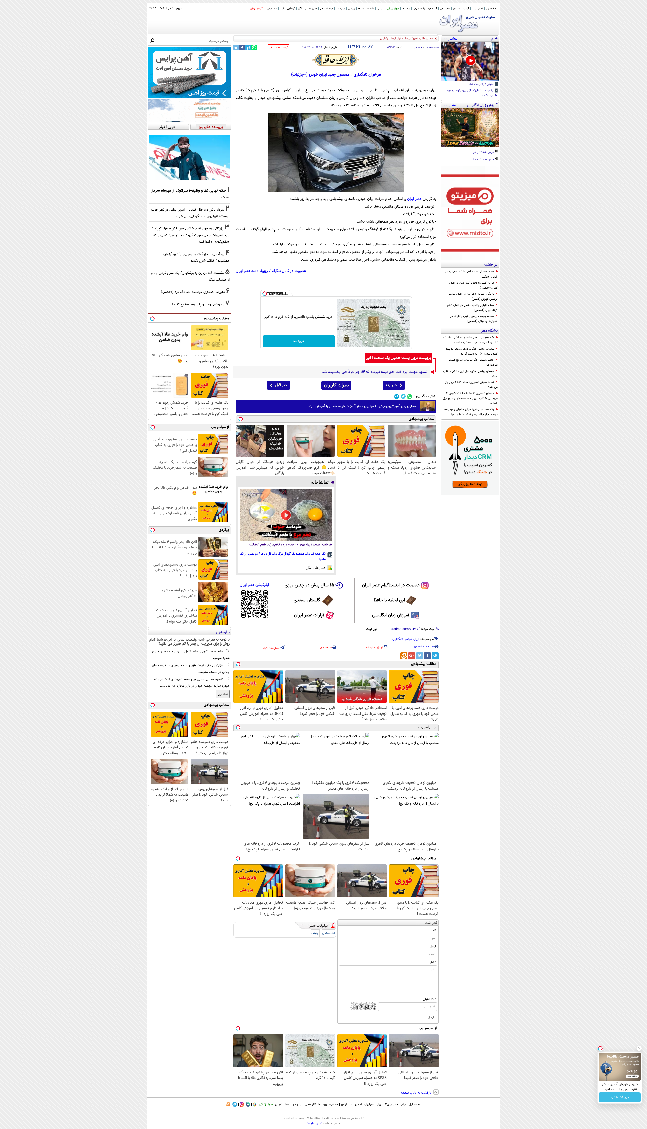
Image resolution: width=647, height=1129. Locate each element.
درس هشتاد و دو (484, 152)
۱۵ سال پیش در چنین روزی (309, 585)
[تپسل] (264, 293)
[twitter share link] (236, 47)
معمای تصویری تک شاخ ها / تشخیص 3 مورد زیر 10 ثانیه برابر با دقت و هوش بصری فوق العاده (470, 398)
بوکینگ (315, 933)
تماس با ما (477, 9)
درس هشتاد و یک (483, 160)
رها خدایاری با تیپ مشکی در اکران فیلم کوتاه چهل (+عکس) (472, 307)
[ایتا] (403, 655)
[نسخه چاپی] (349, 47)
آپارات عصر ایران (309, 615)
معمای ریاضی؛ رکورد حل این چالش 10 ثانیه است (470, 373)
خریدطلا (299, 341)
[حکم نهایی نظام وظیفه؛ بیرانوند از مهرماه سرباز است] (189, 158)
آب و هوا (432, 9)
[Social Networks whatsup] (409, 396)
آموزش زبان (256, 9)
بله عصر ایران (246, 271)
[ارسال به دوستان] (353, 47)
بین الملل (340, 9)
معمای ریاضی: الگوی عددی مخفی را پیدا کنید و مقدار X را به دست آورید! (472, 351)
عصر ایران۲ (392, 1104)
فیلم (282, 9)
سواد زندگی (393, 9)
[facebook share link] (242, 47)
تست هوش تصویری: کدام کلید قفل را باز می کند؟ (471, 384)
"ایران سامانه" (314, 1123)
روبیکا (264, 271)
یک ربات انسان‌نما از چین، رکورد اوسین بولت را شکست (472, 93)
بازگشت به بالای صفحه (416, 1092)
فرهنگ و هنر (326, 9)
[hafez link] (336, 60)
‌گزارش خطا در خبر (278, 48)
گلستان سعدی (307, 600)
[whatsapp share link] (254, 47)
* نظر (433, 962)
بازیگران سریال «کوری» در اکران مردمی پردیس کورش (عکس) (473, 296)
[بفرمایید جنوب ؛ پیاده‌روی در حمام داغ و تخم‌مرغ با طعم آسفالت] (286, 515)
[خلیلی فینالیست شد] (470, 61)
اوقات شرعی (419, 9)
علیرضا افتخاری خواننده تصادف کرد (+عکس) (193, 292)
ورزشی (351, 9)
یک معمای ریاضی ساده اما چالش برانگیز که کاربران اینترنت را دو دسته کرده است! (470, 340)
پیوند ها (406, 9)
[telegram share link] (248, 47)
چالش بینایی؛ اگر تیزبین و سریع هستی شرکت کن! (473, 362)
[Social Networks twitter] (403, 396)
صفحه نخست (432, 47)
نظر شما (430, 923)
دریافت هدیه (620, 1097)
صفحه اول (491, 9)
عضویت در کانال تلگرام (289, 271)
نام (434, 930)
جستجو (456, 9)
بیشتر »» (450, 38)
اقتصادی (418, 47)
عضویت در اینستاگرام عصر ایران (391, 585)
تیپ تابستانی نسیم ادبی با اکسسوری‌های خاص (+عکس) (471, 274)
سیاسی (380, 9)
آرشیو (466, 9)
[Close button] (639, 1048)
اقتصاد (370, 9)
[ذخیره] (357, 47)
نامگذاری (397, 639)
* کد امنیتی (429, 999)
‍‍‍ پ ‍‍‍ (366, 46)
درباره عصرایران (373, 1104)
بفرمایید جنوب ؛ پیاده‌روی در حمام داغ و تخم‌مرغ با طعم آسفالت (290, 544)
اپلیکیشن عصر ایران (254, 585)
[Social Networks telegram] (396, 396)
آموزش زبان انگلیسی (390, 615)
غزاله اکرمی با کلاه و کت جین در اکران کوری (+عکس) (473, 285)
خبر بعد (391, 385)
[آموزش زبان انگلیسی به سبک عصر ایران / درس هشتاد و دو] (470, 127)
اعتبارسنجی (328, 933)
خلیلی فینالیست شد (481, 84)
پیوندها (322, 1104)
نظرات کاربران (336, 385)
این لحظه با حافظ (389, 600)
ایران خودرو (412, 639)
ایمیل (433, 946)
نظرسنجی (445, 9)
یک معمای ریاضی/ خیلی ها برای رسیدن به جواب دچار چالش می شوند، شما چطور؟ (471, 412)
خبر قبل (281, 385)
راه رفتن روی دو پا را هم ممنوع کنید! (198, 304)
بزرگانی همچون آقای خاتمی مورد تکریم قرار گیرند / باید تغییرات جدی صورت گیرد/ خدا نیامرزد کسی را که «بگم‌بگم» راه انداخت (191, 235)
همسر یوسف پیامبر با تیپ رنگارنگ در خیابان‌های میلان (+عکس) (474, 319)
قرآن (300, 9)
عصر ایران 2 (271, 9)
